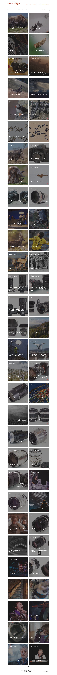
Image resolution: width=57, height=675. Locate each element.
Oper (27, 9)
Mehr (31, 9)
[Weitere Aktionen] (26, 14)
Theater (14, 9)
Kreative (11, 1)
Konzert (23, 9)
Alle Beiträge (10, 9)
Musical (19, 9)
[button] (30, 4)
